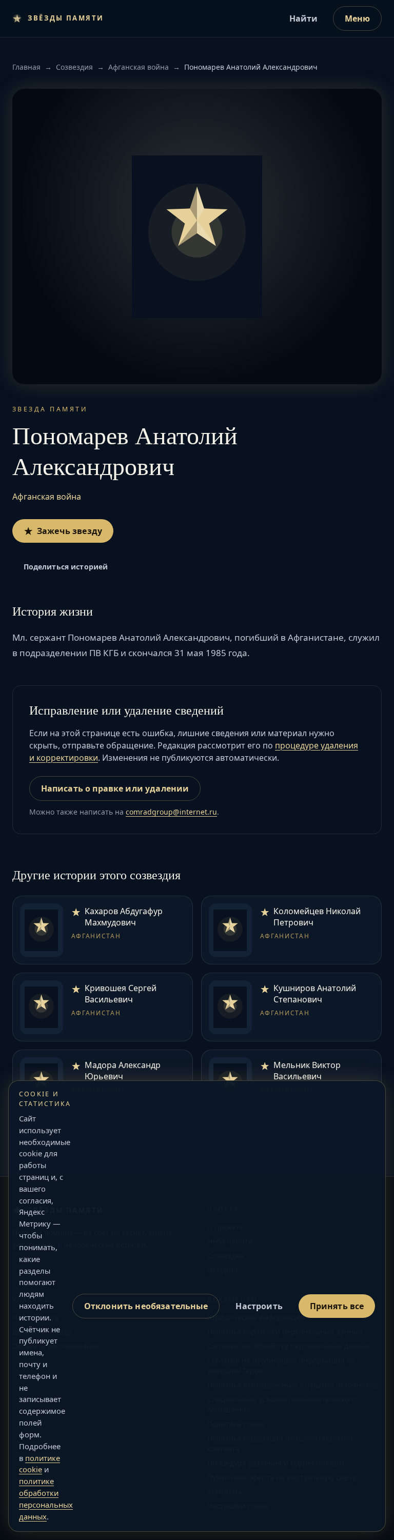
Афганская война (138, 67)
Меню (357, 18)
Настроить (258, 1306)
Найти (303, 18)
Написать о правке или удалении (115, 788)
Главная (26, 67)
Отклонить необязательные (146, 1306)
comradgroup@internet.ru (171, 812)
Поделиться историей (66, 566)
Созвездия (74, 67)
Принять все (337, 1306)
